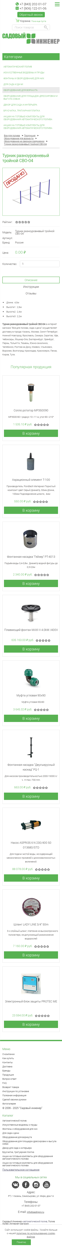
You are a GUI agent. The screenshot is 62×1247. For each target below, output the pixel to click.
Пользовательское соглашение (20, 1169)
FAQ (4, 1082)
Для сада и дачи (13, 84)
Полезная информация (14, 1095)
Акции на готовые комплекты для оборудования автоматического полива (27, 118)
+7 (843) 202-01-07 (33, 4)
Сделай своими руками (14, 1099)
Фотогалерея (9, 1103)
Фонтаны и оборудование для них (23, 78)
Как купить (8, 1058)
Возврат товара (10, 1087)
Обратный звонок (31, 15)
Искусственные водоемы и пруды (23, 72)
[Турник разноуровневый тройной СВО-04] (31, 192)
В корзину (31, 433)
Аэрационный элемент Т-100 (31, 480)
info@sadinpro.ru (35, 1212)
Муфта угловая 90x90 (31, 695)
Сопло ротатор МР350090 (31, 410)
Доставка (7, 1066)
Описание (31, 280)
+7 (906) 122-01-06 (33, 8)
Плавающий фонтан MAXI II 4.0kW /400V (31, 630)
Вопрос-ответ (9, 1078)
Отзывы (31, 293)
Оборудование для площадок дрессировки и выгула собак (30, 97)
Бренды (6, 1070)
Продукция (8, 1074)
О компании (8, 1054)
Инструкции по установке (15, 1091)
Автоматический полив (17, 66)
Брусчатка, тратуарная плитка (21, 110)
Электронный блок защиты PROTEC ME (31, 1001)
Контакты (7, 1062)
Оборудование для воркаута (20, 90)
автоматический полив (35, 1221)
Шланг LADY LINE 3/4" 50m (31, 924)
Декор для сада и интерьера (20, 104)
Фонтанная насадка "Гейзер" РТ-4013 (31, 557)
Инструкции (31, 287)
